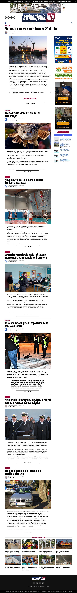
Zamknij (61, 1)
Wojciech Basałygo (14, 33)
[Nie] (75, 1)
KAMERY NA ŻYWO (36, 23)
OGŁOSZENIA (30, 23)
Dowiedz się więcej (67, 1)
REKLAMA (47, 23)
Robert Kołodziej (13, 120)
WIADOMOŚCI (42, 23)
